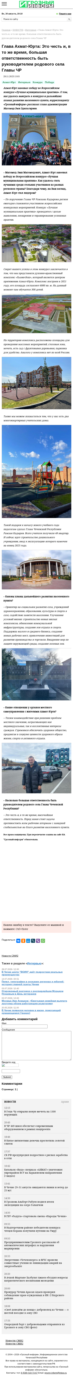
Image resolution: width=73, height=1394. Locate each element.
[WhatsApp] (43, 941)
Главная (6, 30)
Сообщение (8, 1029)
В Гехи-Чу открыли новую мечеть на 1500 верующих (30, 1113)
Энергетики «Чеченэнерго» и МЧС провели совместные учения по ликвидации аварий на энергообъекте (33, 1263)
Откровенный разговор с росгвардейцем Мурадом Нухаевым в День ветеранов (32, 992)
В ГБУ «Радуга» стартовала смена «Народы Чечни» (35, 1216)
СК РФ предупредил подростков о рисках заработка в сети (36, 1156)
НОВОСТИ (18, 30)
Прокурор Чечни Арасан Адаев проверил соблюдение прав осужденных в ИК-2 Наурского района (34, 1295)
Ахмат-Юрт (9, 82)
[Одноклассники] (23, 941)
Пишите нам (65, 14)
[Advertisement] (36, 880)
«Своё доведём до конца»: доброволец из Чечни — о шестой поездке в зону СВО (36, 1311)
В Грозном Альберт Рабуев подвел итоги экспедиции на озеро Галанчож (29, 1203)
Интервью (30, 30)
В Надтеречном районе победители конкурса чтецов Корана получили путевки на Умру (32, 1229)
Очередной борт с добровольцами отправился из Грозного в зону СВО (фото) (34, 1326)
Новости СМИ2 (14, 1340)
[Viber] (38, 941)
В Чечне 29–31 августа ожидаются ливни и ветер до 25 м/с (36, 1189)
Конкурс (38, 82)
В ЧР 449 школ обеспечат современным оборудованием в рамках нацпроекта (28, 1127)
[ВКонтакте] (18, 941)
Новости (10, 1101)
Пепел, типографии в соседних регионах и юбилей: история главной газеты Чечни (33, 983)
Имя (4, 1023)
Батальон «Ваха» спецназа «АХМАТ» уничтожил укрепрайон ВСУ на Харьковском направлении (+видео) (33, 1172)
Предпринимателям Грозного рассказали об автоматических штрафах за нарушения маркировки (31, 1245)
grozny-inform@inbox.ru (55, 1373)
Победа (49, 82)
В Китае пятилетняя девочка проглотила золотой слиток (34, 1142)
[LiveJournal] (33, 941)
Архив (65, 1101)
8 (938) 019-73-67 (29, 1373)
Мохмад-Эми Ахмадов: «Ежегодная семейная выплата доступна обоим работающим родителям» (34, 1002)
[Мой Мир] (28, 941)
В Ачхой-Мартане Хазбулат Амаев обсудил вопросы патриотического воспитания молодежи (36, 1279)
